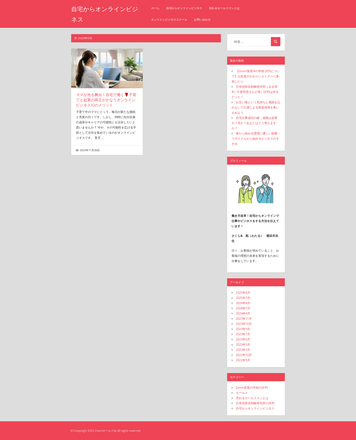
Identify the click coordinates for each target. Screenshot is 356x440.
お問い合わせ (202, 19)
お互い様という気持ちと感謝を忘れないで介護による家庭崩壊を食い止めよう (256, 107)
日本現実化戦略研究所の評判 (255, 403)
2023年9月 (243, 329)
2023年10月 (244, 324)
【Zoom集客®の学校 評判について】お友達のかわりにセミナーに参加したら (256, 76)
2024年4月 (243, 313)
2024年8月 (243, 303)
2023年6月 (243, 339)
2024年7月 (243, 308)
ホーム (155, 8)
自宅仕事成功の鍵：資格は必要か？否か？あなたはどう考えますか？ (254, 123)
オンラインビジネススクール (169, 19)
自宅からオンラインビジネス (184, 8)
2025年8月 (243, 293)
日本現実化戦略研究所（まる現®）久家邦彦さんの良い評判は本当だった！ (255, 92)
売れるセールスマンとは (224, 8)
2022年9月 (243, 360)
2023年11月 (244, 319)
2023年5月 (243, 344)
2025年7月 (243, 298)
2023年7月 (243, 334)
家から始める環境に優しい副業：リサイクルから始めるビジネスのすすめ (256, 138)
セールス (242, 393)
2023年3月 (243, 350)
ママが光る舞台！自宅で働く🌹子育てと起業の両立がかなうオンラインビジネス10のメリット (106, 100)
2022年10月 (244, 355)
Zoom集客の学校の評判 (252, 387)
